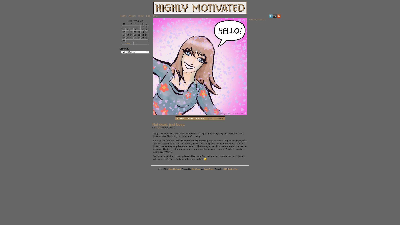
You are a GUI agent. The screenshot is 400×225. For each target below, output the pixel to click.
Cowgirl (158, 128)
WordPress (196, 169)
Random (200, 118)
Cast (141, 16)
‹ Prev (190, 118)
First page (152, 16)
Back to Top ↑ (233, 169)
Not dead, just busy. (168, 124)
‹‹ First (180, 118)
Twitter (271, 16)
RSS (279, 16)
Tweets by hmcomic (257, 19)
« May (127, 43)
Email (275, 16)
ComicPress (208, 169)
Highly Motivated (200, 8)
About (132, 16)
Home (123, 16)
